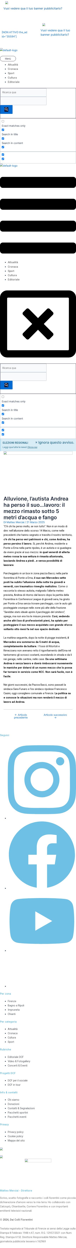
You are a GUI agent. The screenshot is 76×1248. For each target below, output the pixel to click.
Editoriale (14, 82)
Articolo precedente (21, 716)
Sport (11, 73)
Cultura (12, 77)
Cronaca (13, 69)
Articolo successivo (55, 716)
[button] (38, 59)
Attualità (13, 64)
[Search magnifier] (6, 109)
